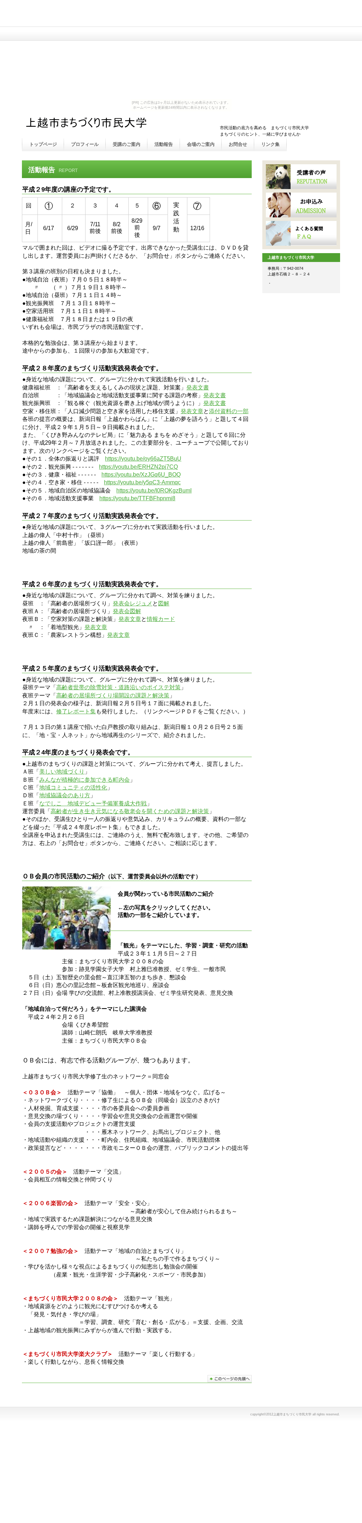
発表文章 (192, 411)
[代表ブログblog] (301, 233)
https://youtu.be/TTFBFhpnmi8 (137, 498)
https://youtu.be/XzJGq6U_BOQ (141, 475)
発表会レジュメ (132, 603)
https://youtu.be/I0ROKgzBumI (154, 490)
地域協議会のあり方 (64, 795)
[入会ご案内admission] (301, 205)
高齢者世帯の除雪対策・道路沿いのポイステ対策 (118, 687)
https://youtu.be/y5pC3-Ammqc (142, 482)
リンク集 (270, 144)
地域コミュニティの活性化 (73, 788)
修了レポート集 (76, 711)
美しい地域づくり (61, 772)
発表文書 (197, 387)
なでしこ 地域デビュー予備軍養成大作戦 (93, 803)
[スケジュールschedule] (301, 176)
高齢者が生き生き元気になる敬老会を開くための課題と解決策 (130, 811)
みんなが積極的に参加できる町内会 (84, 780)
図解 (163, 603)
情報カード (161, 619)
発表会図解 (127, 611)
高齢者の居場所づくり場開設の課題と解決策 (112, 695)
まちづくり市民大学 (96, 125)
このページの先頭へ (230, 1378)
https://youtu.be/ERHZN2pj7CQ (138, 467)
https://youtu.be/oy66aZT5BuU (143, 459)
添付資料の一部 (229, 411)
